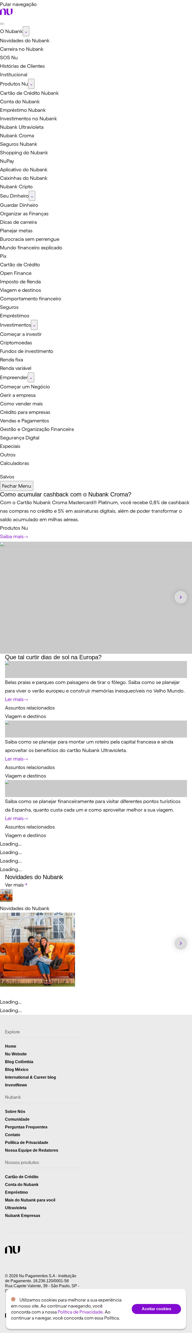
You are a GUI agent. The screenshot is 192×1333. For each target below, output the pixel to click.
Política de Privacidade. (81, 1311)
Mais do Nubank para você (30, 1200)
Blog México (16, 1069)
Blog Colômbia (19, 1062)
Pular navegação (18, 4)
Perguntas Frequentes (26, 1127)
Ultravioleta (15, 1208)
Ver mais (14, 885)
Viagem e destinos (25, 716)
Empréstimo (16, 1192)
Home (10, 1046)
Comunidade (17, 1119)
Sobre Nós (15, 1111)
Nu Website (16, 1054)
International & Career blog (30, 1077)
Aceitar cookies (156, 1309)
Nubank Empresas (22, 1215)
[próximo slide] (180, 597)
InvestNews (16, 1085)
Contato (12, 1135)
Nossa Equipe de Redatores (31, 1150)
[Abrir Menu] (2, 24)
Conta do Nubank (21, 1184)
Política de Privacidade (26, 1142)
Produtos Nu (14, 528)
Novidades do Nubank (25, 908)
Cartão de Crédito (21, 1177)
